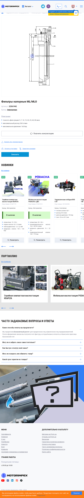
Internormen (12, 110)
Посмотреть (14, 240)
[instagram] (17, 480)
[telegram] (43, 6)
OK (76, 13)
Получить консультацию (43, 133)
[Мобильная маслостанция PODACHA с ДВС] (39, 185)
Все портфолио (6, 262)
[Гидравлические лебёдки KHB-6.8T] (66, 185)
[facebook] (8, 480)
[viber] (48, 6)
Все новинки (5, 170)
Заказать (15, 154)
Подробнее (41, 495)
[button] (3, 246)
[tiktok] (21, 480)
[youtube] (2, 480)
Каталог (28, 6)
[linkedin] (12, 480)
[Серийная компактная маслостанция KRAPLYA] (13, 185)
